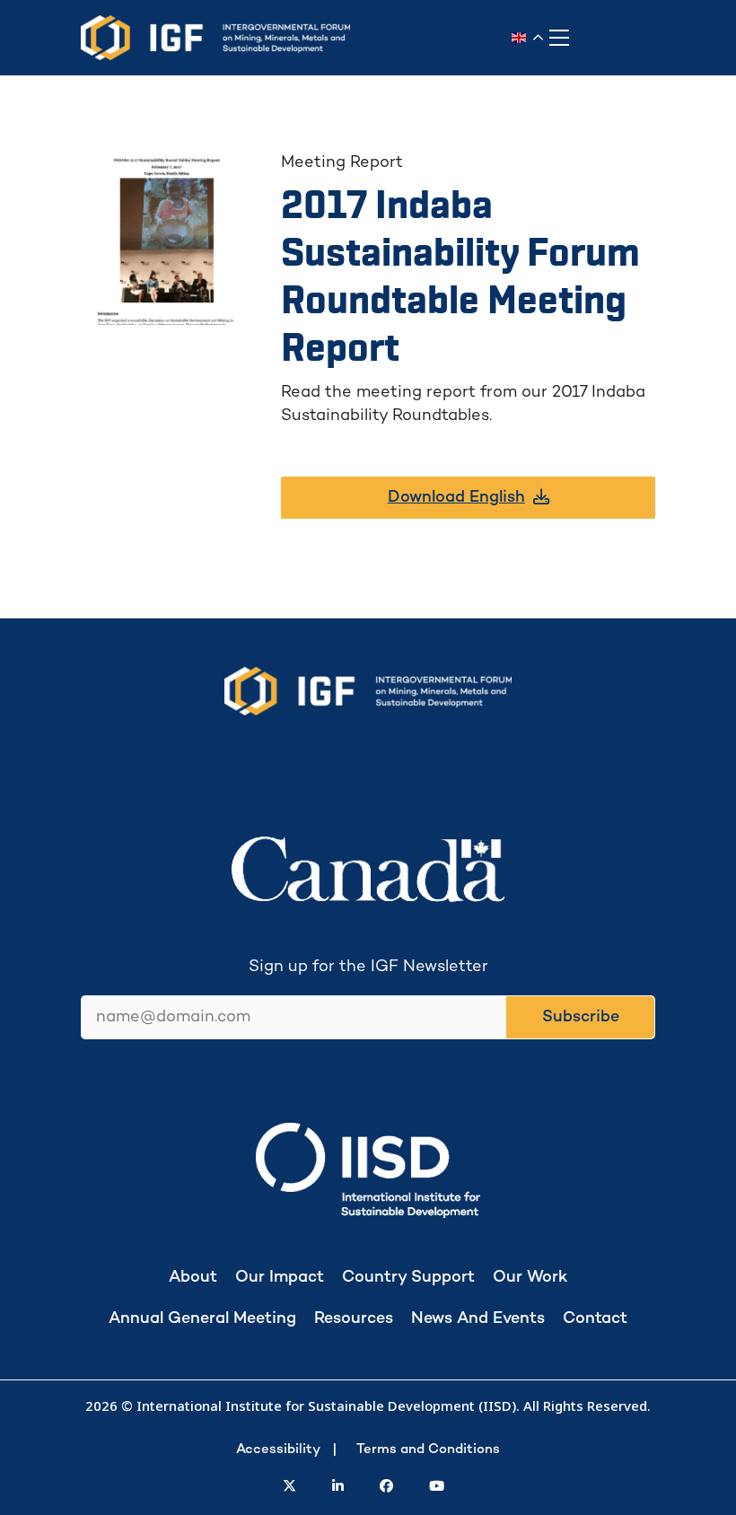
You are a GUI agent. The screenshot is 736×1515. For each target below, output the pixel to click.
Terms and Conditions (428, 1449)
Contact (595, 1318)
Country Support (408, 1277)
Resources (353, 1318)
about (193, 1277)
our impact (279, 1277)
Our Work (530, 1277)
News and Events (478, 1318)
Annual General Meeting (202, 1318)
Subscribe (580, 1017)
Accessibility (278, 1449)
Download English (456, 497)
